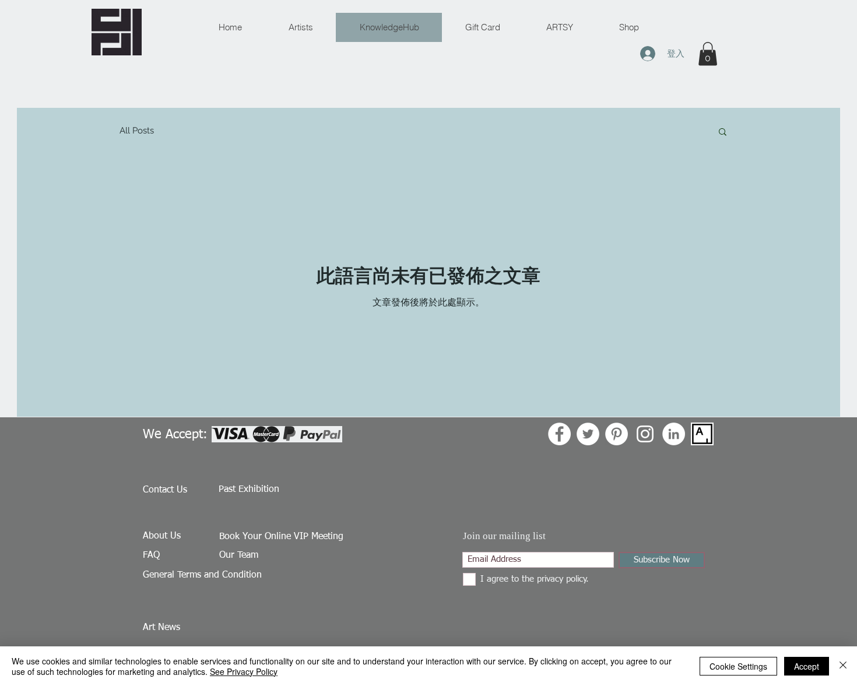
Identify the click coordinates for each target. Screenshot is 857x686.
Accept (806, 666)
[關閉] (843, 666)
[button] (708, 54)
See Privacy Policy (244, 671)
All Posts (137, 130)
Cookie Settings (738, 666)
